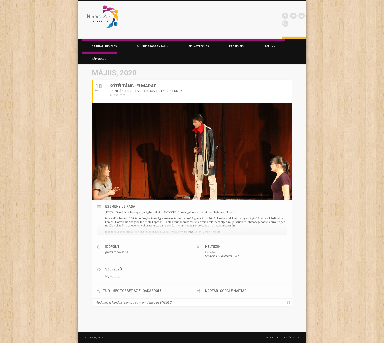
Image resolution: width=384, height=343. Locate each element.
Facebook (285, 16)
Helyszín (213, 247)
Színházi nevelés (104, 46)
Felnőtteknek (199, 46)
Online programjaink (153, 46)
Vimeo (301, 16)
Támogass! (99, 59)
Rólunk (270, 46)
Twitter (293, 16)
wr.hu (296, 337)
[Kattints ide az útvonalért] (288, 302)
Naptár (211, 291)
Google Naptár (233, 291)
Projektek (237, 46)
